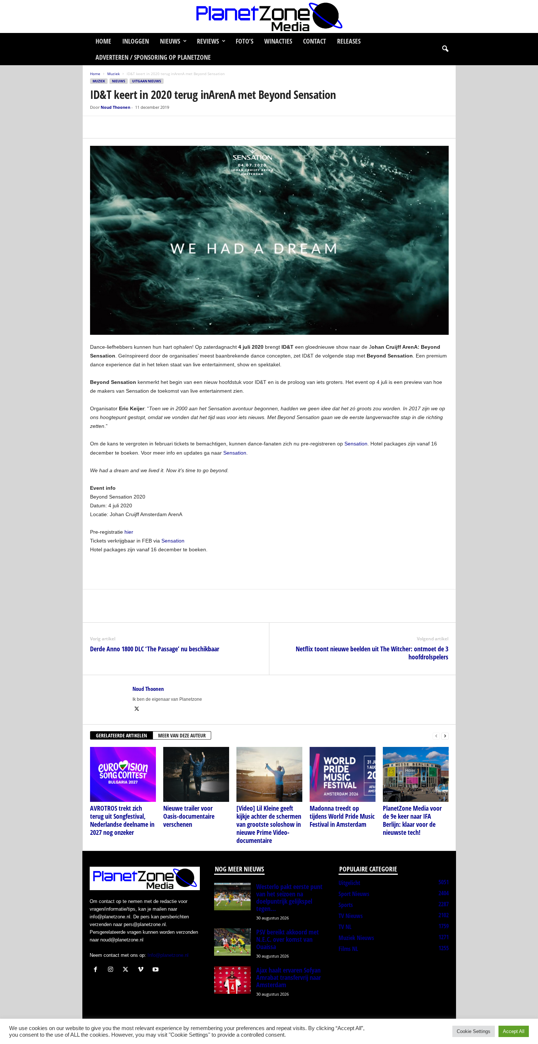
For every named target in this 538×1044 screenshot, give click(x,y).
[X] (114, 127)
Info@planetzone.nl (167, 955)
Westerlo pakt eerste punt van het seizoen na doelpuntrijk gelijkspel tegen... (289, 897)
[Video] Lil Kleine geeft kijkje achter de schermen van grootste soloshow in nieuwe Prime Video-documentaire (268, 824)
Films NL (348, 949)
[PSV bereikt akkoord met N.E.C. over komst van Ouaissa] (232, 942)
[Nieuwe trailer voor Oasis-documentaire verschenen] (196, 774)
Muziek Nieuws (356, 938)
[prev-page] (436, 736)
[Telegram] (148, 127)
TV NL (345, 927)
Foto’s (244, 41)
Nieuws (170, 41)
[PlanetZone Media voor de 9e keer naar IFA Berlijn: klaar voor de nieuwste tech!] (416, 774)
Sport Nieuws (354, 894)
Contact (314, 41)
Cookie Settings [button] (473, 1031)
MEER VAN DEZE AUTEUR (182, 735)
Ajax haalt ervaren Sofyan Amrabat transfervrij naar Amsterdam (288, 977)
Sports (346, 905)
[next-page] (445, 736)
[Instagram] (112, 970)
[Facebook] (97, 127)
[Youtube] (156, 970)
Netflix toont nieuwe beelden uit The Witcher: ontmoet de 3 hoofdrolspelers (372, 653)
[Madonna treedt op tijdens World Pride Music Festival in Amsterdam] (343, 774)
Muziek (113, 73)
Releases (348, 41)
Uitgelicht (349, 883)
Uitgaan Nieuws (146, 81)
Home (103, 41)
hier (128, 532)
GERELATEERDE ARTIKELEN (121, 735)
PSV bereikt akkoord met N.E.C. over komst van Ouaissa (287, 939)
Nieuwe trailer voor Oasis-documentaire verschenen (188, 816)
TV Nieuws (351, 916)
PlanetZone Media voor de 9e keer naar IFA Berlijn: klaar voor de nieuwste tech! (412, 820)
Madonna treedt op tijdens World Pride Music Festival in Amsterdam (342, 816)
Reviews (208, 41)
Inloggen (135, 41)
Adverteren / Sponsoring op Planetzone (153, 57)
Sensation (355, 444)
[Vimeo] (142, 970)
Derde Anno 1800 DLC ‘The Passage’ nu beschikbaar (154, 649)
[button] (445, 49)
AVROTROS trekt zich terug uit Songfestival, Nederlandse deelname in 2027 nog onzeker (122, 820)
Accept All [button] (513, 1031)
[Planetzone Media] (269, 16)
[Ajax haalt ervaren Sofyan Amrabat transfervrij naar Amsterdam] (232, 980)
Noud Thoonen (115, 107)
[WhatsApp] (131, 127)
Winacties (278, 41)
